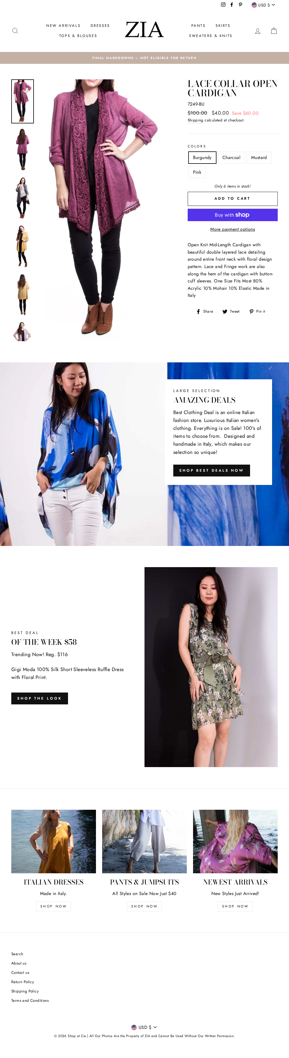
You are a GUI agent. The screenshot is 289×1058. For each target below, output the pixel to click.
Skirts (223, 25)
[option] (144, 58)
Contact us (20, 972)
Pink (197, 172)
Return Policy (22, 982)
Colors (197, 146)
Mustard (259, 157)
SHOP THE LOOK (39, 698)
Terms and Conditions (30, 1000)
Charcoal (231, 157)
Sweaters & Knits (211, 35)
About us (18, 963)
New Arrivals (63, 25)
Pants (198, 25)
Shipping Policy (25, 991)
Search (17, 954)
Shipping (195, 120)
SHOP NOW (53, 906)
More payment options (232, 229)
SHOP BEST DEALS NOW (211, 470)
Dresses (100, 25)
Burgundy (202, 157)
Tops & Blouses (78, 35)
